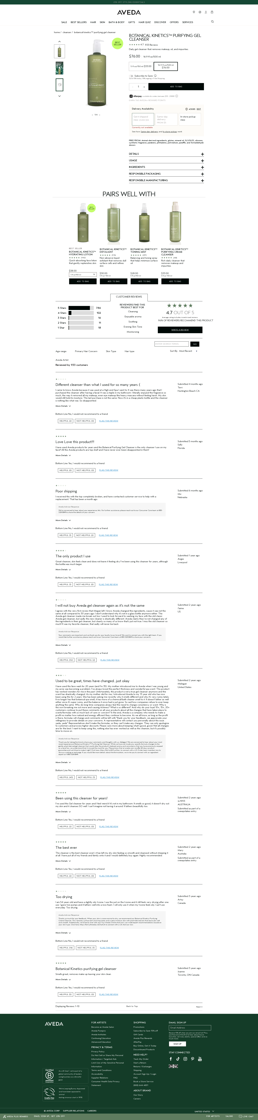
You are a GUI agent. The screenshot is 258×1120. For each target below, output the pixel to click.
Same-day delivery (149, 131)
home (57, 32)
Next (199, 1007)
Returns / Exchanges (142, 1066)
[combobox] (83, 274)
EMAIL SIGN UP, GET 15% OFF (49, 1116)
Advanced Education (101, 1042)
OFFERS (174, 22)
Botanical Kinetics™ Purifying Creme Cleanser (174, 252)
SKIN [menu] (102, 22)
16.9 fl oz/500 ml (166, 66)
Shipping (137, 1070)
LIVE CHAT (248, 1116)
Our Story (138, 1095)
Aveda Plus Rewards (142, 1038)
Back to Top (132, 1006)
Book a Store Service (143, 1081)
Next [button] (99, 115)
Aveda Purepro (98, 1030)
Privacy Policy (98, 1051)
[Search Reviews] (194, 344)
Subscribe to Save (144, 76)
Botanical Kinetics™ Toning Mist (143, 250)
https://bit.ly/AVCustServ (110, 750)
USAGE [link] (133, 160)
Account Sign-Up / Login (144, 1074)
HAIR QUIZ (145, 22)
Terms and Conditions (101, 1070)
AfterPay (137, 1042)
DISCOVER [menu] (160, 22)
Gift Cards (138, 1034)
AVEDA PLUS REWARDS (17, 1116)
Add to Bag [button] (176, 86)
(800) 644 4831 (140, 1085)
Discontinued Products (144, 1049)
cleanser (67, 32)
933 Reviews (151, 45)
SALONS (229, 1116)
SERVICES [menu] (187, 22)
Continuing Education (101, 1038)
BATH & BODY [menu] (117, 22)
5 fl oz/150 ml (141, 66)
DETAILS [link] (134, 154)
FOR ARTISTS (213, 1116)
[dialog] (212, 21)
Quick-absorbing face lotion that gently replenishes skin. (83, 262)
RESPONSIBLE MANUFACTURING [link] (148, 180)
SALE (64, 22)
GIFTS (131, 22)
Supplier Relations (99, 1077)
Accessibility (97, 1074)
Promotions (138, 1027)
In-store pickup (170, 131)
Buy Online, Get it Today (144, 1045)
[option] (59, 51)
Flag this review (108, 421)
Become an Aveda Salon (102, 1027)
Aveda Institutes (98, 1034)
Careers (137, 1098)
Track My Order (141, 1059)
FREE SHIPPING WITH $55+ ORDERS (129, 2)
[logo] (129, 11)
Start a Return (139, 1063)
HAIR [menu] (93, 22)
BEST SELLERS (79, 22)
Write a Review (180, 330)
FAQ (135, 1077)
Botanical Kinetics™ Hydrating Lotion (82, 253)
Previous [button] (59, 44)
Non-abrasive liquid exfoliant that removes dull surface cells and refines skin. (113, 262)
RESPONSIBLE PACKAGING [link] (145, 174)
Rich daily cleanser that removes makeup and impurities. (173, 263)
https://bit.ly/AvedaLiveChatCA (92, 925)
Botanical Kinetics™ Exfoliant (113, 250)
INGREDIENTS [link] (137, 167)
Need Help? (140, 1054)
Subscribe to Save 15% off (145, 1030)
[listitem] (82, 243)
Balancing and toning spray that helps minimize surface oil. (144, 261)
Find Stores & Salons (194, 12)
